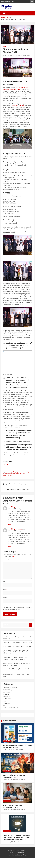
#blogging (9, 472)
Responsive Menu (32, 1)
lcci (24, 473)
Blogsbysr (7, 6)
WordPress (23, 855)
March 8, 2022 (7, 55)
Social (5, 46)
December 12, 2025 (8, 842)
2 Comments (26, 55)
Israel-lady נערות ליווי (15, 507)
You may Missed (9, 721)
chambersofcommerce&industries (13, 473)
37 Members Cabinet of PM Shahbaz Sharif (18, 489)
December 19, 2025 (8, 779)
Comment (6, 560)
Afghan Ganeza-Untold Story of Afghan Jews (18, 484)
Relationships (7, 699)
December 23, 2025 (8, 749)
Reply (9, 524)
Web (4, 705)
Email (5, 589)
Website (5, 597)
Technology (6, 703)
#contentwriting (24, 472)
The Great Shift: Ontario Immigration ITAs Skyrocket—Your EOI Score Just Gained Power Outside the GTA (16, 652)
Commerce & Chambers (10, 687)
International (6, 696)
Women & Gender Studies (10, 708)
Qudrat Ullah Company (17, 106)
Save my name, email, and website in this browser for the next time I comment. (17, 608)
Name (5, 581)
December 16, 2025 (8, 809)
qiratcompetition (7, 475)
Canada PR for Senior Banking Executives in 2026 (17, 642)
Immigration (6, 694)
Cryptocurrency (7, 690)
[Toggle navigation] (3, 13)
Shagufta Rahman (16, 55)
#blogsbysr (15, 472)
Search (30, 625)
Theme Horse (20, 853)
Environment (6, 692)
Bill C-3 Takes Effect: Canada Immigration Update (17, 646)
